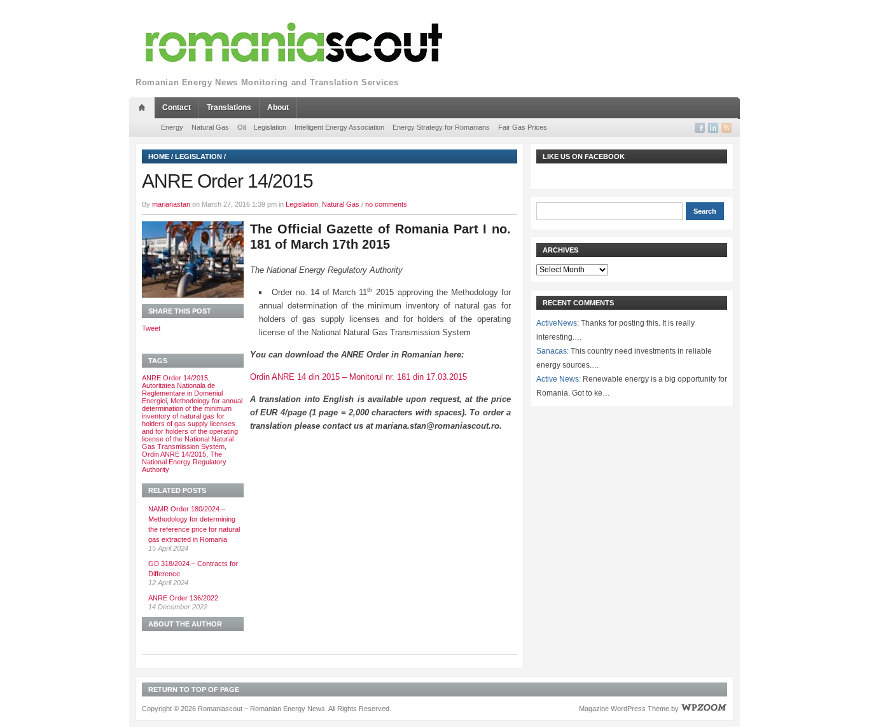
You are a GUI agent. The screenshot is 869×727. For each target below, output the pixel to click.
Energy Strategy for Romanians (441, 127)
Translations (229, 107)
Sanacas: (552, 351)
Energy (172, 127)
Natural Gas (210, 127)
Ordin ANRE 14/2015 (174, 454)
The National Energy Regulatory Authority (184, 461)
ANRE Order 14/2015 (175, 378)
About (278, 107)
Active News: (558, 379)
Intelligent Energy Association (339, 127)
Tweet (151, 328)
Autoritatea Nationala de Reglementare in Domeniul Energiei (182, 393)
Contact (176, 107)
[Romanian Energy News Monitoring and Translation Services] (295, 42)
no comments (386, 204)
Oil (241, 127)
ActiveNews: (557, 323)
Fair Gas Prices (522, 127)
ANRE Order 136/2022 (183, 598)
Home (158, 156)
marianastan (171, 204)
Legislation (270, 127)
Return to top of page (193, 689)
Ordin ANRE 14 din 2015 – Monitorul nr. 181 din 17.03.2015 (358, 377)
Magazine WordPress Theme (624, 708)
